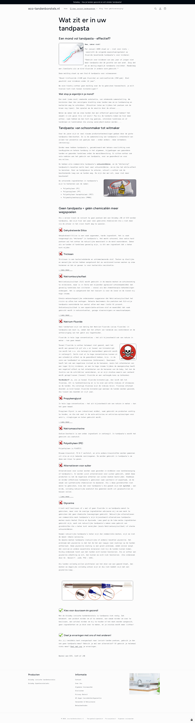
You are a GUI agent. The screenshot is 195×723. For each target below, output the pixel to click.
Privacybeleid (110, 718)
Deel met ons (76, 646)
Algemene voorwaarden (126, 718)
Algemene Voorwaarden (84, 687)
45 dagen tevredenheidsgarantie (88, 698)
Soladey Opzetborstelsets (38, 683)
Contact (78, 679)
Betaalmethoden (81, 705)
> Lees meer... (66, 315)
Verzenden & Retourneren (85, 702)
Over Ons (78, 683)
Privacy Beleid (81, 694)
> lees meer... (66, 270)
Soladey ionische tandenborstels (41, 679)
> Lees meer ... (66, 496)
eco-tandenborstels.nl (75, 718)
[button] (83, 8)
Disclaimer (79, 691)
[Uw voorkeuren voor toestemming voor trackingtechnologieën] (191, 719)
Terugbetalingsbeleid (95, 718)
